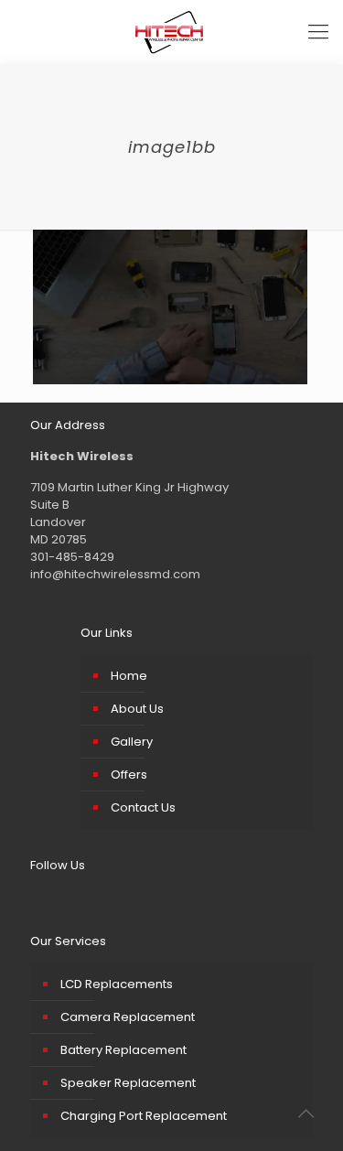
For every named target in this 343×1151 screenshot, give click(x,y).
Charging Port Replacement (143, 1115)
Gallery (132, 741)
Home (129, 675)
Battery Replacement (123, 1050)
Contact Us (143, 807)
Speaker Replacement (128, 1083)
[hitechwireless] (171, 32)
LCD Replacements (116, 984)
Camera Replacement (127, 1017)
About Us (137, 708)
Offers (129, 774)
